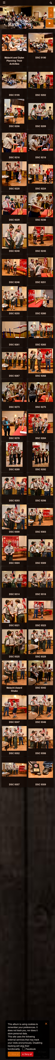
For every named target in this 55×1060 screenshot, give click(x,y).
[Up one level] (4, 24)
